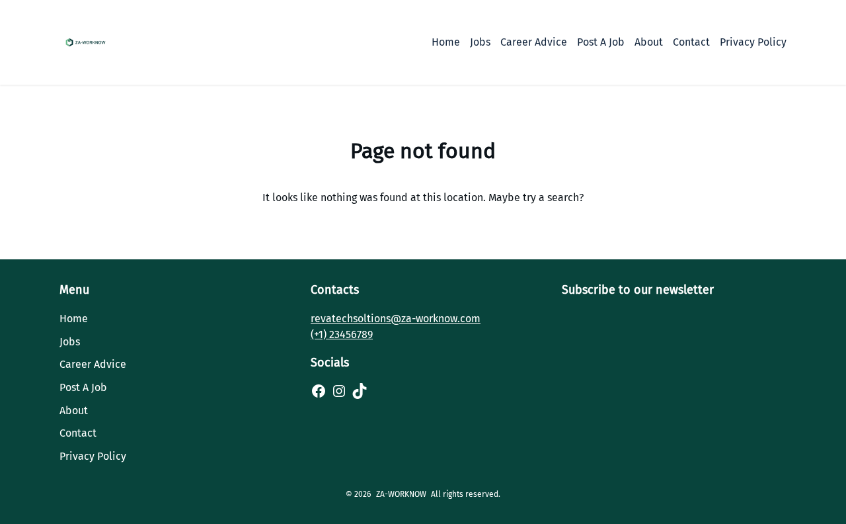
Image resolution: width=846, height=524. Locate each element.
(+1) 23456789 (342, 334)
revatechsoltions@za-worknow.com (396, 318)
